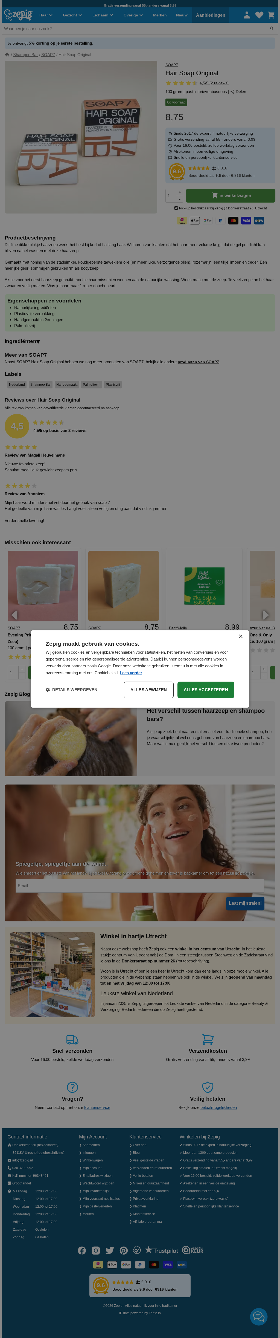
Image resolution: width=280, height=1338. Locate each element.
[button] (71, 690)
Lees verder (131, 672)
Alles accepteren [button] (206, 690)
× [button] (240, 637)
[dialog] (140, 669)
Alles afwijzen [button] (148, 690)
